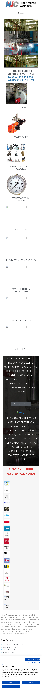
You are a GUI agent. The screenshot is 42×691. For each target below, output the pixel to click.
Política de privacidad (33, 662)
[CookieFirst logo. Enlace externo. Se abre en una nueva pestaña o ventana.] (2, 664)
